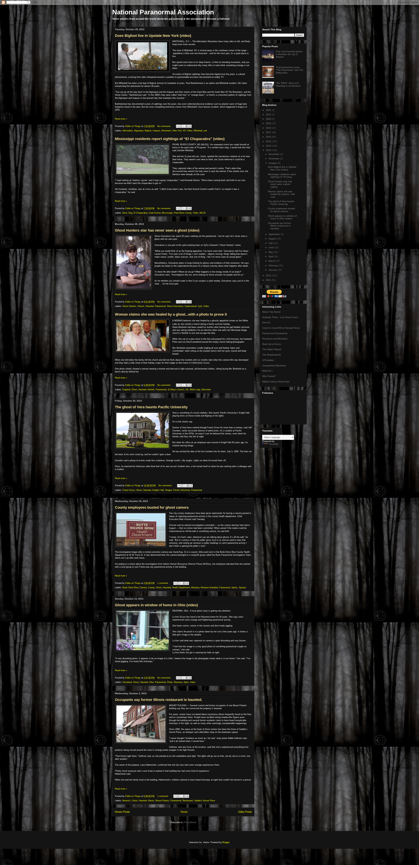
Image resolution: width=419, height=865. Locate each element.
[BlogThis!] (180, 126)
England (126, 389)
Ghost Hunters (129, 306)
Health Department (181, 587)
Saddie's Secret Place (204, 800)
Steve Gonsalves (175, 306)
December (274, 154)
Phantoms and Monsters (275, 338)
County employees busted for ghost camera (152, 507)
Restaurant (187, 800)
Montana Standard (209, 587)
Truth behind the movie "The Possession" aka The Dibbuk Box (289, 70)
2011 (268, 280)
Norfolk (151, 389)
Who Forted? (269, 376)
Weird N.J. (267, 370)
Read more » (121, 119)
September (275, 234)
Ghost (134, 389)
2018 (269, 128)
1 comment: (163, 583)
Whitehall (198, 130)
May (271, 252)
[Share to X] (183, 126)
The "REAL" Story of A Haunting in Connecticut (288, 84)
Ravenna (178, 682)
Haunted (150, 306)
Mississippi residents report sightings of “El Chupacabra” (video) (170, 139)
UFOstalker (268, 360)
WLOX (203, 213)
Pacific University (181, 490)
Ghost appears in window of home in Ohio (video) (156, 605)
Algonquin (138, 130)
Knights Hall (158, 490)
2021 (269, 114)
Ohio (151, 682)
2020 (269, 119)
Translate (273, 444)
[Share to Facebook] (187, 126)
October (273, 163)
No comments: (164, 126)
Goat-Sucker (155, 213)
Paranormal (160, 306)
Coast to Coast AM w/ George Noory (281, 328)
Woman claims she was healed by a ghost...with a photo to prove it (171, 314)
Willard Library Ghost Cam (276, 381)
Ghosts (140, 306)
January (273, 270)
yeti (205, 130)
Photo (170, 682)
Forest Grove (128, 490)
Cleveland (127, 682)
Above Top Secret (271, 311)
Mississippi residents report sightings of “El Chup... (282, 175)
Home (184, 811)
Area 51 (266, 322)
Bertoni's (126, 800)
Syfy (200, 306)
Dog (130, 213)
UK (186, 389)
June (271, 247)
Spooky (242, 587)
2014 (269, 145)
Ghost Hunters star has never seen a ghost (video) (157, 230)
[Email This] (177, 126)
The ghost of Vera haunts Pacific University (151, 407)
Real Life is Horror (271, 344)
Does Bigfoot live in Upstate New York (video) (153, 36)
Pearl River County (182, 213)
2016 (269, 136)
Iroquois (156, 130)
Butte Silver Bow (130, 587)
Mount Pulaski (162, 800)
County (151, 587)
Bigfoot (148, 130)
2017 (269, 132)
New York (177, 130)
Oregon (168, 490)
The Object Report (271, 349)
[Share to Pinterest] (190, 126)
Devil (124, 213)
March (272, 261)
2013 (269, 150)
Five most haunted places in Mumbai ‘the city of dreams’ (289, 54)
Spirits (234, 587)
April (271, 256)
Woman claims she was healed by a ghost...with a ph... (281, 194)
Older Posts (245, 811)
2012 (269, 275)
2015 (269, 141)
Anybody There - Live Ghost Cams (280, 317)
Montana (195, 587)
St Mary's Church (176, 389)
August (272, 238)
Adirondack (127, 130)
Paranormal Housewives (274, 333)
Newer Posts (122, 811)
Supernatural (191, 306)
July (271, 243)
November (274, 158)
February (274, 265)
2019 (269, 123)
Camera (143, 587)
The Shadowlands (271, 354)
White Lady (195, 389)
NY (184, 130)
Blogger (225, 842)
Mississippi (167, 213)
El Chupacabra (140, 213)
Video (189, 130)
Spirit (186, 682)
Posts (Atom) (190, 822)
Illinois (151, 800)
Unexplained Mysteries (274, 365)
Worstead (205, 389)
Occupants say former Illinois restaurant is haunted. (158, 700)
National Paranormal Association (163, 12)
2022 (269, 110)
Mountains (166, 130)
